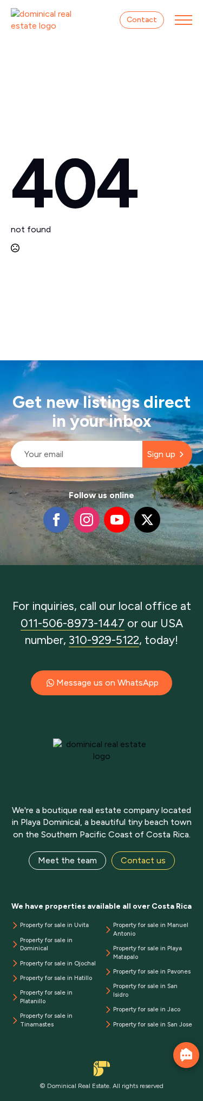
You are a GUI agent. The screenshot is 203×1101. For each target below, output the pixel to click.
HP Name (11, 369)
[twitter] (147, 520)
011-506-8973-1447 (73, 623)
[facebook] (56, 520)
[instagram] (87, 520)
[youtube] (117, 520)
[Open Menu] (183, 20)
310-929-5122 (104, 640)
